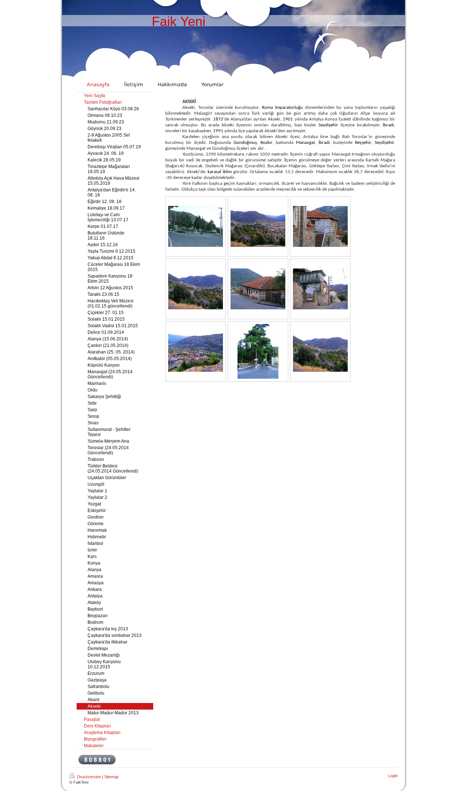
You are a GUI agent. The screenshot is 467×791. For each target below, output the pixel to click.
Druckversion (89, 777)
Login (393, 775)
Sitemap (111, 777)
